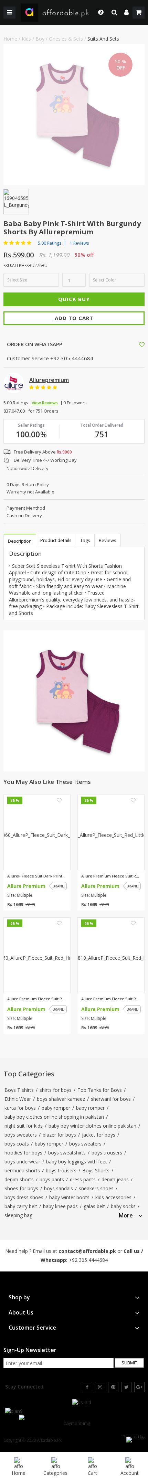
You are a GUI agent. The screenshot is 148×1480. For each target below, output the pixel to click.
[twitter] (126, 1387)
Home (10, 38)
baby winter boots (69, 1197)
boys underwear (22, 1161)
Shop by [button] (19, 1297)
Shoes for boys (21, 1188)
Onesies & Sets (66, 38)
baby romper (56, 1108)
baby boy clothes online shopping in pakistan (54, 1117)
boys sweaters (20, 1134)
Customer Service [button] (32, 1327)
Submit (129, 1363)
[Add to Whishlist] (142, 344)
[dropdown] (126, 13)
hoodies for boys (23, 1152)
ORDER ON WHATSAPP (34, 344)
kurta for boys (20, 1108)
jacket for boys (98, 1134)
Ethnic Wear (17, 1099)
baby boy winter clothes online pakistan (92, 1125)
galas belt (94, 1206)
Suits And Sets (103, 38)
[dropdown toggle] (99, 12)
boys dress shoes (23, 1197)
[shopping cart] (139, 13)
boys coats (16, 1143)
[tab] (131, 1214)
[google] (139, 1387)
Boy (39, 38)
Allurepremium (49, 380)
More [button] (126, 1215)
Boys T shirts (19, 1090)
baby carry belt (20, 1206)
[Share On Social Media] (136, 344)
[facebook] (87, 1387)
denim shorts (19, 1179)
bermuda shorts (22, 1170)
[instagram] (100, 1387)
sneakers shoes (96, 1188)
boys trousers (107, 1152)
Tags (85, 540)
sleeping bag (18, 1215)
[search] (114, 13)
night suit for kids (23, 1125)
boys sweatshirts (67, 1152)
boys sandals (58, 1188)
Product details (56, 540)
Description (20, 541)
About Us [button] (21, 1312)
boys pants (52, 1179)
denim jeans (115, 1179)
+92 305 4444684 (88, 1260)
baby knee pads (60, 1206)
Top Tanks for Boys (99, 1090)
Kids (26, 38)
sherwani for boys (111, 1099)
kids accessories (113, 1197)
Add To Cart (74, 318)
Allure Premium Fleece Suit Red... (111, 876)
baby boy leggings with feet (76, 1161)
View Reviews (45, 403)
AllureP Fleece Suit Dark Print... (36, 876)
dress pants (83, 1179)
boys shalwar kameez (61, 1099)
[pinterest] (113, 1387)
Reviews (107, 540)
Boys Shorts (95, 1170)
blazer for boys (59, 1134)
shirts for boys (56, 1090)
